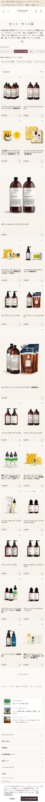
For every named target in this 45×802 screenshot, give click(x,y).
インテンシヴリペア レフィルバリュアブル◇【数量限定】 (11, 107)
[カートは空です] (41, 11)
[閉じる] (41, 786)
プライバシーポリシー (8, 778)
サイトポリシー (6, 781)
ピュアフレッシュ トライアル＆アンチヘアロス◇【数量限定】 (11, 610)
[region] (22, 792)
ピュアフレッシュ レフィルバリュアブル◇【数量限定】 (20, 387)
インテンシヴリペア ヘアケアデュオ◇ (11, 521)
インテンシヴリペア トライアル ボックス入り (34, 521)
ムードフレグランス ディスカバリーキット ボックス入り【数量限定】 (34, 152)
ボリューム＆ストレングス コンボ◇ (34, 565)
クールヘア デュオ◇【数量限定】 (11, 655)
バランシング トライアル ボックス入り (33, 609)
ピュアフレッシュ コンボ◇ (10, 315)
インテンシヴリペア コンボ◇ (11, 433)
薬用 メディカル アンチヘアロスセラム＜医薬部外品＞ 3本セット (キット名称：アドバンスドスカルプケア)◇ (11, 477)
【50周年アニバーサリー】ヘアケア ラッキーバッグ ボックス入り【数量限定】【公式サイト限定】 (11, 152)
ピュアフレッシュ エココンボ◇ (34, 316)
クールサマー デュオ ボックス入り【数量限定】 (33, 270)
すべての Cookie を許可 (29, 798)
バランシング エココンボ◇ (33, 433)
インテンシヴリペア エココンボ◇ (34, 107)
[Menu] (3, 11)
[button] (36, 11)
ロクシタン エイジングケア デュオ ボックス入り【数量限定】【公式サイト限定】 (34, 476)
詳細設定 (12, 798)
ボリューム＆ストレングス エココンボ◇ (15, 224)
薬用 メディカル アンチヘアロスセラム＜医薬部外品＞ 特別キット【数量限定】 (34, 655)
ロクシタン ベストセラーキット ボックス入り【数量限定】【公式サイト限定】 (11, 271)
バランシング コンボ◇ (9, 565)
